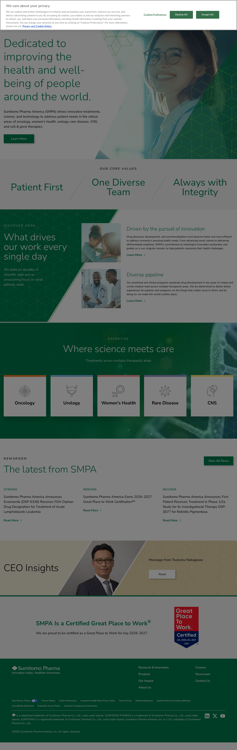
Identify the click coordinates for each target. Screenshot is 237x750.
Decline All (181, 14)
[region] (118, 15)
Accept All (207, 14)
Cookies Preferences (155, 14)
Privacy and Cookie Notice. (37, 26)
